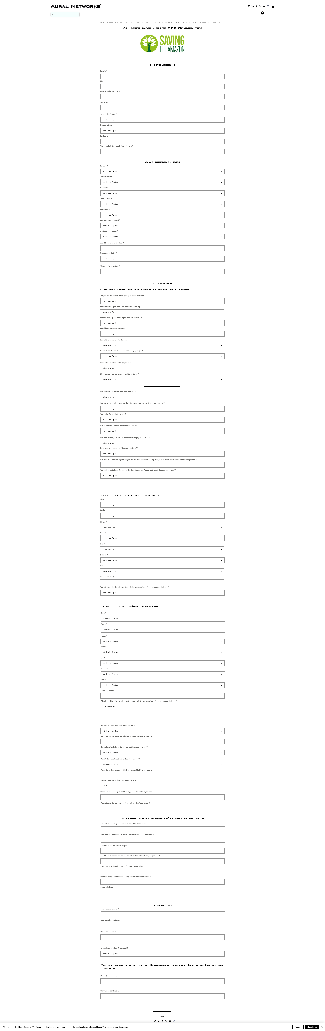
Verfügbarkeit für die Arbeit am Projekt (116, 146)
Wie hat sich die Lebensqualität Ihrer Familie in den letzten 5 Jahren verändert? (132, 403)
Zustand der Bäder (108, 253)
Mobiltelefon (105, 198)
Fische (102, 510)
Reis (101, 544)
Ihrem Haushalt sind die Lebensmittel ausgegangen (121, 351)
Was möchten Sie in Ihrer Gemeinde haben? (118, 780)
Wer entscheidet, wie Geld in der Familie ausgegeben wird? (124, 437)
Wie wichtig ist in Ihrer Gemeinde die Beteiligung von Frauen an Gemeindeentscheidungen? (137, 470)
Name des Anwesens (109, 909)
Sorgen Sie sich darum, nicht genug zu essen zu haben (122, 295)
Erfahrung (104, 136)
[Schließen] (321, 1027)
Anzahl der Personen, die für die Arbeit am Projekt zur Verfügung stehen (129, 856)
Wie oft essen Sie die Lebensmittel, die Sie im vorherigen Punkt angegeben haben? (133, 587)
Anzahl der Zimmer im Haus (111, 243)
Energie (103, 166)
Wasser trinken (106, 176)
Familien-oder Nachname (110, 91)
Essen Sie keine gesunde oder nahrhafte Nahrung (120, 306)
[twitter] (260, 6)
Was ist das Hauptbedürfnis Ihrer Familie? (116, 725)
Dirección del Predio (108, 932)
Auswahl (298, 1027)
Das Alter (104, 102)
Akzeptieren (312, 1027)
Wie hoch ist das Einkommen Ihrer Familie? (117, 391)
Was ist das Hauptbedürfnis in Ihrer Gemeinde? (119, 759)
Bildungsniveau (106, 125)
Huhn (102, 532)
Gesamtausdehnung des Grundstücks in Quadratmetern (123, 824)
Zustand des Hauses (108, 231)
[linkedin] (252, 6)
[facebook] (256, 6)
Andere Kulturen (107, 887)
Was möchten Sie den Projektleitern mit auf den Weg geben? (125, 803)
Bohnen (103, 555)
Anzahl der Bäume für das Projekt (113, 845)
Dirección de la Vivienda (109, 976)
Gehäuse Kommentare (109, 266)
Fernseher (104, 209)
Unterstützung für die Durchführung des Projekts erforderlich (124, 876)
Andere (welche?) (107, 577)
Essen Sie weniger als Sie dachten (113, 340)
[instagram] (249, 6)
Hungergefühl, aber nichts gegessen (115, 362)
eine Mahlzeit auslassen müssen (112, 328)
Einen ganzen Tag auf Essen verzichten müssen (118, 374)
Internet (103, 188)
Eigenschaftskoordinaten (110, 920)
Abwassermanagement (109, 220)
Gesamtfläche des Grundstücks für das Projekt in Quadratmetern (127, 834)
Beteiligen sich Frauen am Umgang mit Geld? (118, 448)
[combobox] (162, 937)
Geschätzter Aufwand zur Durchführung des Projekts (122, 866)
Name (102, 81)
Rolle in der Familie (108, 114)
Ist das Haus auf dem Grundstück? (114, 948)
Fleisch (103, 522)
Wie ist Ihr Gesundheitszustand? (113, 414)
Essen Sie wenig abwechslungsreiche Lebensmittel (120, 317)
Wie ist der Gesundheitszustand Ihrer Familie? (118, 425)
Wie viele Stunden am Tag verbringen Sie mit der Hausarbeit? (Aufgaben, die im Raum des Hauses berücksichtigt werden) (149, 459)
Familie (103, 71)
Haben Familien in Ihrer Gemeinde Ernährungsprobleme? (123, 747)
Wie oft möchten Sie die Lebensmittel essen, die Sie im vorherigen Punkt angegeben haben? (138, 701)
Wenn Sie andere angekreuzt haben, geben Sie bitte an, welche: (126, 736)
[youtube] (264, 6)
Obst (102, 499)
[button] (273, 6)
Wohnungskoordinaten (109, 991)
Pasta (102, 566)
